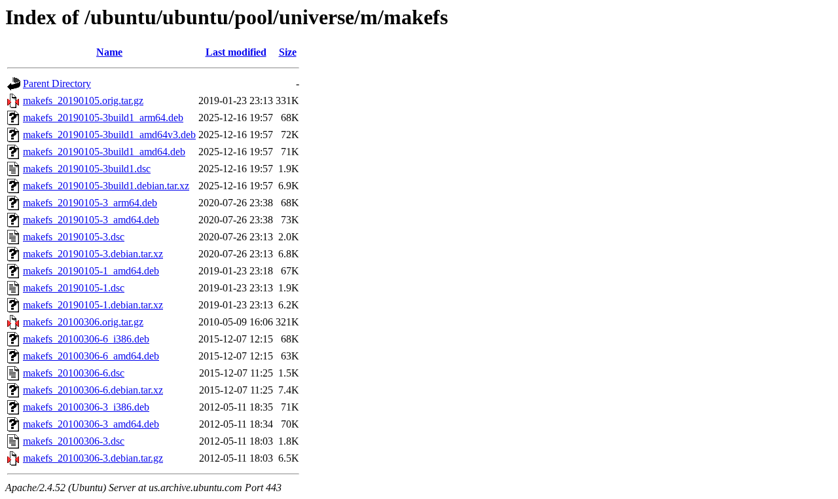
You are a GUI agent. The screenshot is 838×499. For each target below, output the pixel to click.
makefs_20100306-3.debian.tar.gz (93, 458)
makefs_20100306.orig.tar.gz (83, 321)
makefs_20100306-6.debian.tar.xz (93, 390)
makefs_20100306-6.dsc (73, 373)
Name (109, 52)
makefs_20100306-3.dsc (73, 441)
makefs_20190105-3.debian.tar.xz (93, 253)
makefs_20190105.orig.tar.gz (83, 100)
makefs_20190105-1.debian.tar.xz (93, 304)
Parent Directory (57, 83)
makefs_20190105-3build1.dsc (87, 168)
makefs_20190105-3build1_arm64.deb (103, 117)
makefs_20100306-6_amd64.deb (91, 355)
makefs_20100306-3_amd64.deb (91, 424)
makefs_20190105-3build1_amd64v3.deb (109, 134)
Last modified (236, 52)
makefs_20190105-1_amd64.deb (91, 270)
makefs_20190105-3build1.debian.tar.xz (106, 185)
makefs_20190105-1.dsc (73, 287)
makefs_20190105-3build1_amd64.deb (104, 151)
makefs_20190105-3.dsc (73, 236)
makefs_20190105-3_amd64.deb (91, 219)
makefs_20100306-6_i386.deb (86, 338)
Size (288, 52)
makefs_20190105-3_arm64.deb (90, 202)
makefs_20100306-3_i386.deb (86, 407)
